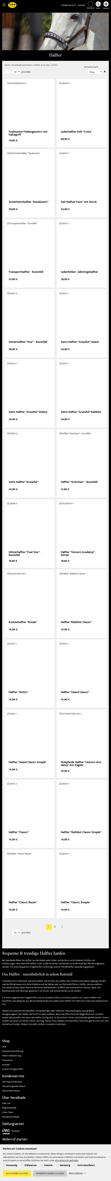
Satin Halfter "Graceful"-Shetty (28, 412)
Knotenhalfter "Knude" (23, 622)
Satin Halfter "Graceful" (23, 482)
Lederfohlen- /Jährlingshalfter (79, 272)
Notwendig (11, 1166)
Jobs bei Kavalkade (10, 1117)
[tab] (7, 71)
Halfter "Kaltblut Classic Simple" (81, 832)
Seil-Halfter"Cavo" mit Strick (79, 202)
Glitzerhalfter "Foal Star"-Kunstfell (24, 554)
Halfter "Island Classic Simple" (27, 762)
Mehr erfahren (76, 1173)
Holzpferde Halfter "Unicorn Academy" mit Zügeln (81, 764)
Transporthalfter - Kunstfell (26, 272)
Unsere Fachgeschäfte (12, 1069)
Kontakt (81, 5)
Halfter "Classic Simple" (75, 902)
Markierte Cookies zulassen (50, 1173)
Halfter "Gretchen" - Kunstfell (79, 482)
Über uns (6, 1103)
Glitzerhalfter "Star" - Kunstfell (28, 342)
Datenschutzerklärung (12, 1051)
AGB (4, 1047)
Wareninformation (11, 1091)
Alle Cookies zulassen (17, 1173)
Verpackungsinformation (13, 1086)
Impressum (7, 1060)
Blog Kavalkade (9, 1108)
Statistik (48, 1166)
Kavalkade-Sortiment (22, 65)
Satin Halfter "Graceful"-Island (80, 342)
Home (7, 65)
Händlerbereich (68, 5)
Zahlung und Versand (12, 1082)
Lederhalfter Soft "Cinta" (76, 132)
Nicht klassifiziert (86, 1166)
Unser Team (7, 1112)
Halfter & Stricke (42, 65)
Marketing (65, 1166)
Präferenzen (31, 1166)
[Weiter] (62, 927)
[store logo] (12, 5)
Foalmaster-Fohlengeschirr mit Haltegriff (28, 133)
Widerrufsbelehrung (11, 1056)
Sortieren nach (91, 67)
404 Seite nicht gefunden (66, 1161)
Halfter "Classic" (19, 832)
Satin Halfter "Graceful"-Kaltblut (81, 412)
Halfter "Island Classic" (75, 692)
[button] (106, 5)
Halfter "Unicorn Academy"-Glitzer (78, 554)
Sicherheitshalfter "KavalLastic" (28, 202)
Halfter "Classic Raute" (23, 902)
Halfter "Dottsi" (18, 692)
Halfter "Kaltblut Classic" (76, 622)
